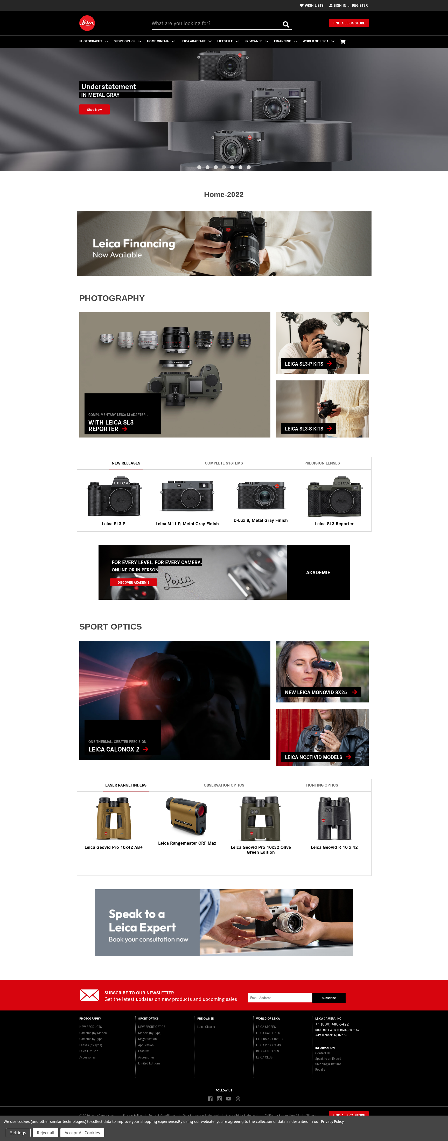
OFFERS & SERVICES (270, 1038)
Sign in (340, 5)
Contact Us (323, 1053)
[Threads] (238, 1099)
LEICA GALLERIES (268, 1032)
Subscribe (329, 997)
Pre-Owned (253, 40)
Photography (91, 40)
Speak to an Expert (328, 1058)
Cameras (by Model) (93, 1032)
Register (360, 5)
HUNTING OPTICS (322, 785)
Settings (18, 1133)
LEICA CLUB (264, 1057)
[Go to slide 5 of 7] (232, 167)
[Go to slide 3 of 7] (216, 167)
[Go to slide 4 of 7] (224, 167)
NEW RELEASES (126, 463)
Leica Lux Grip (88, 1051)
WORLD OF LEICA (316, 40)
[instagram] (219, 1099)
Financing (283, 40)
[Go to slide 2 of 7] (207, 167)
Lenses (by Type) (90, 1045)
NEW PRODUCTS (90, 1026)
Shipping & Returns (328, 1064)
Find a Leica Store (349, 22)
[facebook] (210, 1099)
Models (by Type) (150, 1032)
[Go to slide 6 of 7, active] (240, 167)
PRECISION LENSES (322, 463)
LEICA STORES (266, 1026)
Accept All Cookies (82, 1133)
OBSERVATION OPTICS (224, 785)
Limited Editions (149, 1063)
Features (144, 1051)
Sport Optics (125, 40)
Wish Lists (314, 5)
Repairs (320, 1069)
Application (146, 1045)
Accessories (87, 1057)
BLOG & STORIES (267, 1051)
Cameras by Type (90, 1038)
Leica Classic (206, 1026)
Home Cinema (158, 40)
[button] (224, 243)
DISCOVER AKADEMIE (133, 582)
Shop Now (94, 109)
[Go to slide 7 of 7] (249, 167)
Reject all (45, 1133)
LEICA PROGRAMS (268, 1045)
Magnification (147, 1038)
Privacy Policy (332, 1121)
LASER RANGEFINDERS (125, 785)
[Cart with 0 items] (342, 42)
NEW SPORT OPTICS (151, 1026)
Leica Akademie (193, 40)
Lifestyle (225, 40)
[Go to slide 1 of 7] (199, 167)
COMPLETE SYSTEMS (224, 463)
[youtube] (228, 1099)
